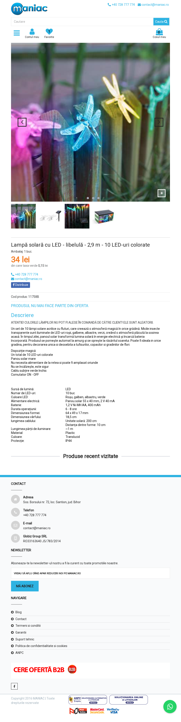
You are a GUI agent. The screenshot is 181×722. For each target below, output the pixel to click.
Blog (18, 612)
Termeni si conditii (28, 625)
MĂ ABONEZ (25, 586)
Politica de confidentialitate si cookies (41, 646)
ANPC (19, 652)
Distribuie (21, 285)
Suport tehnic (24, 639)
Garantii (20, 632)
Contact (20, 619)
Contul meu (32, 37)
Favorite (49, 34)
